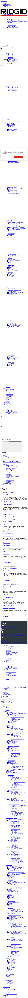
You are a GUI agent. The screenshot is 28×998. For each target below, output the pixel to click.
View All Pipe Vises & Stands (17, 800)
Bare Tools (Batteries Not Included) (18, 926)
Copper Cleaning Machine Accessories (19, 862)
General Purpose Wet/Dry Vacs (14, 290)
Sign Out (5, 15)
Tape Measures (11, 275)
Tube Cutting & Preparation (14, 193)
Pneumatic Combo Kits (16, 944)
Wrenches (10, 189)
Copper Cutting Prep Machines (17, 861)
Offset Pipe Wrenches (10, 471)
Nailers (12, 942)
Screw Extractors (11, 269)
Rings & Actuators (12, 740)
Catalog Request (9, 395)
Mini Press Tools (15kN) (16, 733)
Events (7, 409)
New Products (9, 970)
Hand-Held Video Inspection (14, 714)
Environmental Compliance (11, 412)
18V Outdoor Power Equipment (15, 324)
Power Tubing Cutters (15, 858)
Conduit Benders (11, 234)
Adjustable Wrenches (10, 480)
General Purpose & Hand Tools (12, 254)
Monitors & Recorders (15, 719)
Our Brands (5, 6)
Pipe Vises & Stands (12, 161)
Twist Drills (10, 272)
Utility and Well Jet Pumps (16, 888)
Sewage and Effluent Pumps (17, 887)
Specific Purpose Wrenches (11, 481)
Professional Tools (7, 5)
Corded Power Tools (12, 327)
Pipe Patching (8, 651)
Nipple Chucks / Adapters (16, 787)
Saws (9, 268)
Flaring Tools (13, 844)
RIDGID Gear (9, 410)
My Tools (5, 13)
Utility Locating (11, 722)
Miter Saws (13, 934)
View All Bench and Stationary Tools (18, 933)
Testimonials (8, 408)
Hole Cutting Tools (15, 793)
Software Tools (9, 220)
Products (5, 711)
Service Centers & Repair (11, 392)
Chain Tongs (8, 477)
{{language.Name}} (7, 63)
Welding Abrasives (12, 356)
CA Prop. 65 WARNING (11, 675)
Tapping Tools (14, 797)
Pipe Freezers (13, 849)
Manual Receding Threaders (19, 785)
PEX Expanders (11, 89)
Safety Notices (9, 396)
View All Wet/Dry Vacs (13, 288)
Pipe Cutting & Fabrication (13, 162)
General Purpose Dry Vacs (13, 291)
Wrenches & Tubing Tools (11, 187)
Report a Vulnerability (7, 694)
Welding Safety (11, 363)
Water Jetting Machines (13, 127)
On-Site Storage (11, 266)
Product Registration (10, 389)
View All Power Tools (13, 322)
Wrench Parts (8, 482)
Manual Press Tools (12, 742)
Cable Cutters (11, 231)
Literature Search (9, 394)
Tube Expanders (14, 845)
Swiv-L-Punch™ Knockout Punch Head (16, 228)
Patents (7, 674)
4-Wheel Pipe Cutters (18, 813)
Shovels (10, 273)
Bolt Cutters (10, 263)
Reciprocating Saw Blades (16, 794)
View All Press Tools (15, 728)
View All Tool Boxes (15, 909)
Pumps (9, 256)
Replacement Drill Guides (13, 270)
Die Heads (16, 783)
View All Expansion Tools (13, 87)
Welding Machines (12, 359)
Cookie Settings (6, 690)
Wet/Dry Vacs (8, 287)
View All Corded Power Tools (17, 947)
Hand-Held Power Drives (16, 779)
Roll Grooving (11, 790)
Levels (9, 262)
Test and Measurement (13, 724)
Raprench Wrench (10, 470)
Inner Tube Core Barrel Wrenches (13, 466)
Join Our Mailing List (10, 406)
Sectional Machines (12, 125)
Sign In (7, 679)
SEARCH (4, 452)
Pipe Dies (16, 786)
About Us (5, 404)
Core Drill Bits (14, 796)
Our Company (6, 661)
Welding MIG (11, 360)
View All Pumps (14, 884)
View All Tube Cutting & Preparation (18, 855)
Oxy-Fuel (10, 365)
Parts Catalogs (9, 398)
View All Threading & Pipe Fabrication (16, 773)
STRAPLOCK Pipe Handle (14, 260)
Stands (12, 938)
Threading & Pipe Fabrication (12, 652)
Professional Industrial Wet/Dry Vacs (15, 292)
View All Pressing (12, 726)
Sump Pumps (13, 886)
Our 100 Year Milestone (11, 413)
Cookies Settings (9, 156)
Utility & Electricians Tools (11, 221)
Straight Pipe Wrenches (10, 465)
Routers (12, 954)
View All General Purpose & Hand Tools (16, 255)
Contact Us (8, 401)
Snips (9, 274)
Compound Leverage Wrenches (12, 476)
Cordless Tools (14, 925)
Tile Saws (10, 329)
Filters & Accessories (12, 293)
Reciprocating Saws (15, 951)
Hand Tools (10, 122)
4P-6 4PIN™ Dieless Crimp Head (15, 226)
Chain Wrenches (9, 475)
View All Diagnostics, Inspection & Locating (17, 713)
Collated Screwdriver (15, 955)
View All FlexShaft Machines (17, 766)
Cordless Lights (14, 927)
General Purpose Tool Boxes (17, 911)
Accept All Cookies (18, 156)
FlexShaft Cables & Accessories (18, 769)
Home (4, 455)
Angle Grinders (14, 952)
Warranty (8, 391)
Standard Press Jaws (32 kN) (17, 736)
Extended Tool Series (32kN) (17, 729)
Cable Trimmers (11, 233)
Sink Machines (11, 123)
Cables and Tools (11, 130)
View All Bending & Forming (17, 841)
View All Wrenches (15, 821)
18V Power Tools (12, 323)
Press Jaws (10, 734)
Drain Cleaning (9, 119)
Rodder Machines (12, 126)
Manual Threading (15, 780)
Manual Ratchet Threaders (19, 784)
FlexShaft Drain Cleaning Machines (18, 767)
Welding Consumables (13, 357)
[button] (14, 1)
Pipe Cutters (13, 811)
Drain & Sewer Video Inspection (15, 715)
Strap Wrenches (9, 478)
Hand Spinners (14, 756)
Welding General (11, 358)
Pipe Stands (13, 802)
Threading (10, 776)
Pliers (9, 267)
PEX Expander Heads (12, 90)
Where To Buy (6, 402)
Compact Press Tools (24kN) (17, 732)
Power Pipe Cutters (15, 809)
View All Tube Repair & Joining (17, 848)
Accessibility (5, 693)
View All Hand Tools (15, 753)
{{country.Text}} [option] (6, 59)
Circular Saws (14, 949)
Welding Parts (11, 362)
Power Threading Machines (16, 778)
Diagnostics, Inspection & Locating (13, 646)
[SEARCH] (12, 447)
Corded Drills (14, 948)
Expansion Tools (9, 86)
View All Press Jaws (15, 735)
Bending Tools (14, 843)
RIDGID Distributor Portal (11, 411)
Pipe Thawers (14, 851)
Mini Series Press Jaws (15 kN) (17, 739)
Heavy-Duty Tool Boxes (16, 910)
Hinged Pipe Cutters (18, 815)
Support (4, 388)
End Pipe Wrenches (10, 469)
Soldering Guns (14, 853)
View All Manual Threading (19, 782)
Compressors (13, 945)
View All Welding (12, 355)
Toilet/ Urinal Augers (15, 754)
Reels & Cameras (14, 720)
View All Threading (15, 777)
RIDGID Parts (9, 399)
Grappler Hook (14, 755)
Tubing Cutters (14, 856)
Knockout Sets (11, 230)
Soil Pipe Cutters (14, 808)
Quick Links (5, 669)
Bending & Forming (12, 190)
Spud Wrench (8, 474)
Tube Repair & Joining (13, 191)
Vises (9, 261)
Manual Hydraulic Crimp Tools (14, 223)
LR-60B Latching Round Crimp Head (16, 227)
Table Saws (13, 935)
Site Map (5, 692)
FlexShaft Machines (12, 129)
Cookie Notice (6, 689)
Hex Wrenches (9, 473)
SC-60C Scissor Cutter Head (14, 229)
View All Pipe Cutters (18, 812)
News (7, 405)
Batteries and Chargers (13, 743)
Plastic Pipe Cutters (15, 859)
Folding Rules (11, 265)
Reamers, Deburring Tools (16, 863)
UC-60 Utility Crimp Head (13, 225)
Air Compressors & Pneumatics (14, 326)
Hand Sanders (14, 953)
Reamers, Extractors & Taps (16, 806)
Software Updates (9, 397)
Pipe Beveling (11, 775)
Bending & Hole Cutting (13, 791)
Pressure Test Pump (15, 852)
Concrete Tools (11, 259)
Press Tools (10, 727)
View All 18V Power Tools (16, 924)
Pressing (7, 647)
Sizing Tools (10, 235)
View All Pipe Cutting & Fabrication (18, 805)
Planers (12, 937)
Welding (7, 353)
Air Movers (10, 294)
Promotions (8, 387)
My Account (5, 12)
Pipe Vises (13, 801)
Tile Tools (10, 258)
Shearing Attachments (12, 741)
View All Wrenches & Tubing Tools (15, 188)
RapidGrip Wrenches (10, 468)
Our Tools (5, 645)
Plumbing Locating (12, 721)
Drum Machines (11, 124)
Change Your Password (8, 14)
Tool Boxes (10, 276)
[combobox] (7, 47)
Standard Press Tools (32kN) (17, 731)
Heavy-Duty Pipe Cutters (19, 814)
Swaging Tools (14, 846)
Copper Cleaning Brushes (16, 860)
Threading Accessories (15, 789)
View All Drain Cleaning (13, 120)
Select (2, 65)
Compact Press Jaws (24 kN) (17, 737)
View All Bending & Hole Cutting (18, 792)
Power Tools (8, 320)
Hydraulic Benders (15, 798)
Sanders (12, 930)
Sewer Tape (13, 757)
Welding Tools (11, 364)
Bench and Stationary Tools (14, 325)
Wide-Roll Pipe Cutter (18, 816)
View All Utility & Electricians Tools (16, 222)
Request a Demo (6, 403)
